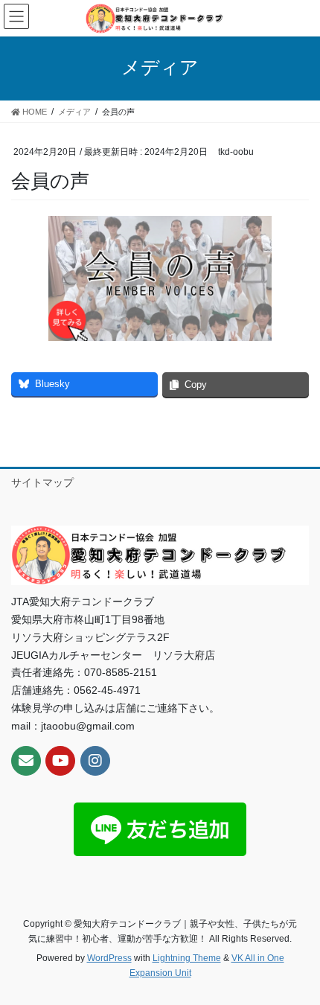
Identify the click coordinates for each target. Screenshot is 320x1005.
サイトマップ (42, 482)
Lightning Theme (187, 958)
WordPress (109, 958)
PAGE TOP (297, 961)
